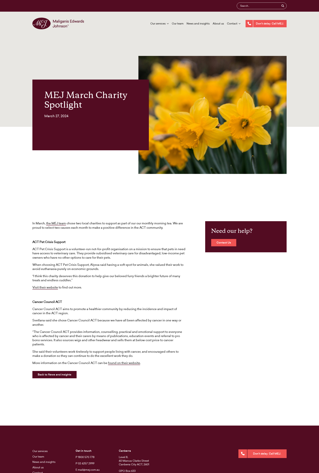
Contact (232, 23)
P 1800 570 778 (85, 457)
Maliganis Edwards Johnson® (58, 23)
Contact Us (223, 242)
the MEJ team (56, 223)
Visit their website (45, 287)
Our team (178, 23)
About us (218, 23)
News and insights (198, 23)
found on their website (124, 363)
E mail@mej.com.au (88, 470)
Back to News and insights (54, 374)
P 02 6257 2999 (85, 463)
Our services (158, 23)
